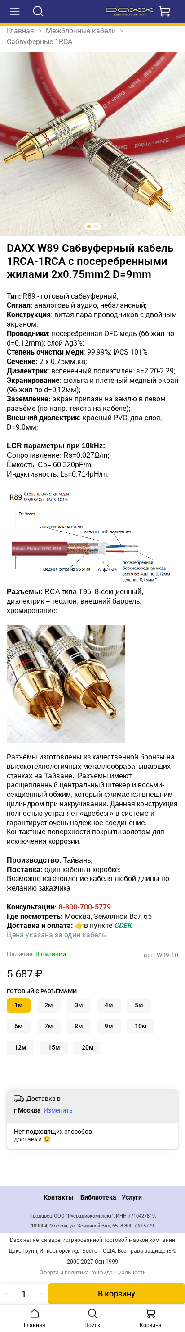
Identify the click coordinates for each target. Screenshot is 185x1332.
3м (79, 1005)
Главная (20, 31)
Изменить (58, 1110)
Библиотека (98, 1197)
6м (18, 1026)
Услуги (132, 1197)
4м (109, 1005)
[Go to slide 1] (89, 226)
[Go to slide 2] (96, 226)
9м (109, 1026)
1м (18, 1005)
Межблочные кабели (81, 31)
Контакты (59, 1197)
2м (48, 1005)
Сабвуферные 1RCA (39, 41)
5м (139, 1005)
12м (20, 1047)
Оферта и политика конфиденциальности (93, 1272)
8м (79, 1026)
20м (88, 1047)
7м (48, 1026)
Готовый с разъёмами (42, 991)
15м (54, 1047)
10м (141, 1026)
